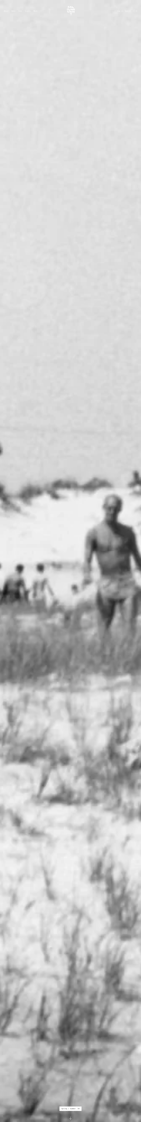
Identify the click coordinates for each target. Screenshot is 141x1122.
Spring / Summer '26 (70, 1109)
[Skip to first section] (70, 1118)
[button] (128, 11)
